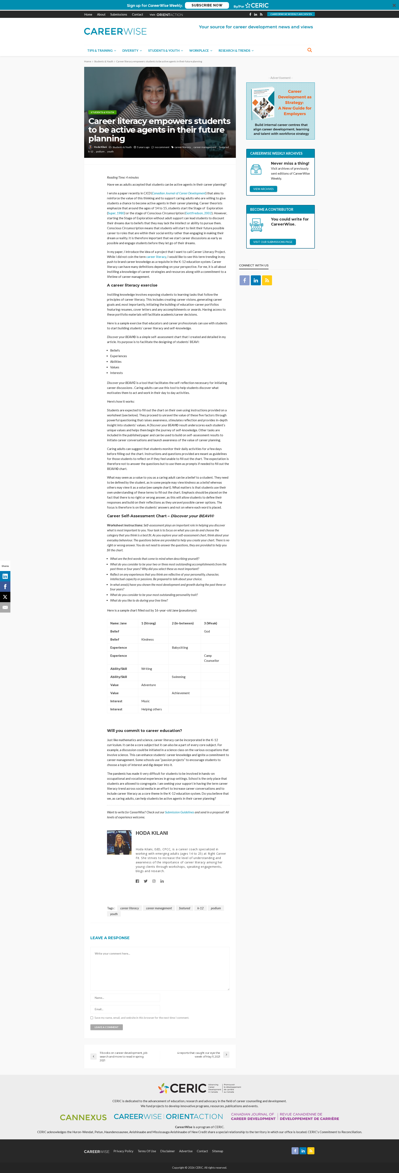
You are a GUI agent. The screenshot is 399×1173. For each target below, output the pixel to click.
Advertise (186, 1151)
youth (110, 151)
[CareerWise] (115, 31)
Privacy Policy (123, 1151)
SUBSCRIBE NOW (207, 5)
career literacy (183, 147)
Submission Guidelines (179, 812)
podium (100, 151)
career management (204, 147)
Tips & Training (100, 50)
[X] (5, 597)
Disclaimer (167, 1151)
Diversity (130, 50)
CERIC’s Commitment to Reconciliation (334, 1132)
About (101, 14)
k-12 (90, 151)
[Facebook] (5, 586)
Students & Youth (164, 50)
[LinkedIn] (5, 576)
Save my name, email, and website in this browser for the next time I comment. (142, 1017)
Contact (137, 14)
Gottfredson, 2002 (198, 213)
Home (88, 14)
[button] (199, 5)
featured (224, 147)
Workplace (199, 50)
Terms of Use (147, 1151)
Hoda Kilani (100, 146)
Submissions (118, 14)
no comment (162, 147)
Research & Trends (234, 50)
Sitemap (217, 1151)
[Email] (5, 607)
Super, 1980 (116, 213)
